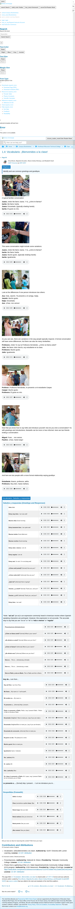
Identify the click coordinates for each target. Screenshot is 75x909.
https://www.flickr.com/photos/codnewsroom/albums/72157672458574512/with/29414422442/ (38, 869)
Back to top (5, 886)
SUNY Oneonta (12, 163)
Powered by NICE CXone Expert (27, 899)
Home (10, 146)
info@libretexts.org (22, 906)
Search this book (5, 31)
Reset (3, 49)
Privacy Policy (31, 904)
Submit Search (5, 37)
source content (13, 881)
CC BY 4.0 (50, 877)
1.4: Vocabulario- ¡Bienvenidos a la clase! (23, 877)
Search (4, 142)
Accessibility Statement (54, 904)
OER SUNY (22, 163)
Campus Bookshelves (25, 146)
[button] (6, 111)
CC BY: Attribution (25, 853)
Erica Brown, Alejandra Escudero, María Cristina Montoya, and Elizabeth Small (41, 879)
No (29, 891)
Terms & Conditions (41, 904)
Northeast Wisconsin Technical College (49, 146)
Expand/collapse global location (72, 146)
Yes (22, 891)
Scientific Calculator (9, 98)
